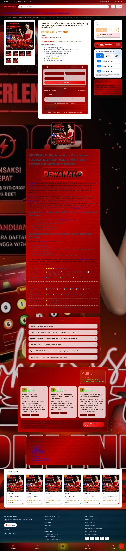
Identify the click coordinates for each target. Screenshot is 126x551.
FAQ (46, 528)
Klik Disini (59, 60)
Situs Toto (32, 196)
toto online (77, 208)
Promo (110, 2)
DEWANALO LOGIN (40, 458)
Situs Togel (33, 201)
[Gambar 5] (8, 60)
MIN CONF (47, 76)
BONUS (13, 548)
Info (118, 45)
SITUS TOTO (36, 17)
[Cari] (21, 7)
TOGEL (67, 13)
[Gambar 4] (29, 54)
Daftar (115, 2)
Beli (110, 30)
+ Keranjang (101, 30)
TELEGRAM (38, 548)
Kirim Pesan (11, 525)
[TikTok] (14, 533)
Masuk (120, 2)
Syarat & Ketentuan (91, 519)
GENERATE (64, 82)
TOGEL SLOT (60, 13)
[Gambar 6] (15, 60)
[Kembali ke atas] (122, 542)
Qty (97, 22)
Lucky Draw (100, 55)
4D (46, 13)
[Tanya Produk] (117, 30)
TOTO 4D (23, 13)
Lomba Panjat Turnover (108, 55)
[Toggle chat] (121, 546)
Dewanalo (32, 183)
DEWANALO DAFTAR (41, 460)
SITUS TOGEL (31, 13)
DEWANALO (51, 13)
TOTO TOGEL (103, 2)
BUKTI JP (88, 548)
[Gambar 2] (15, 54)
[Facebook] (5, 533)
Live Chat (112, 548)
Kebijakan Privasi (90, 522)
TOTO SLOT (41, 13)
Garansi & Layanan (90, 534)
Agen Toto (45, 241)
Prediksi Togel (117, 56)
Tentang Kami (49, 519)
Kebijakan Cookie (90, 525)
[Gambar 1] (8, 54)
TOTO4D (17, 13)
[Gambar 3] (22, 54)
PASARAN (47, 70)
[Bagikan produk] (87, 24)
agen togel (84, 259)
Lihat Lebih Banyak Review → (91, 424)
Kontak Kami (48, 522)
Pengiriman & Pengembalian (93, 528)
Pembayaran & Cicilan (91, 531)
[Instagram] (9, 533)
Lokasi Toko (48, 525)
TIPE (66, 70)
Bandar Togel (64, 220)
